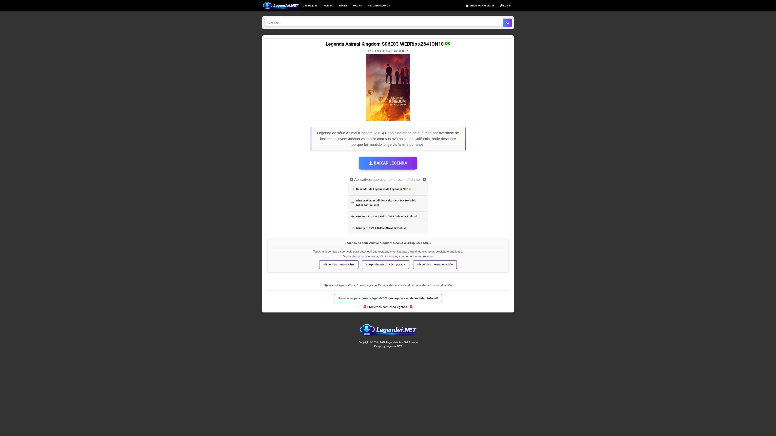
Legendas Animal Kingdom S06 (433, 285)
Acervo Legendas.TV (369, 285)
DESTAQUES (310, 5)
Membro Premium (481, 5)
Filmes (328, 5)
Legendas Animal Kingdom (398, 285)
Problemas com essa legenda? (388, 307)
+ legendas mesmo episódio (435, 264)
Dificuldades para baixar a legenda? (388, 298)
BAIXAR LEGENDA (390, 163)
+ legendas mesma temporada (385, 264)
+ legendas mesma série (338, 264)
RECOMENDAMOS (379, 5)
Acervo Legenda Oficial (341, 285)
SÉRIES (343, 5)
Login (507, 5)
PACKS (357, 5)
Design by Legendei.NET (388, 346)
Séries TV (403, 50)
